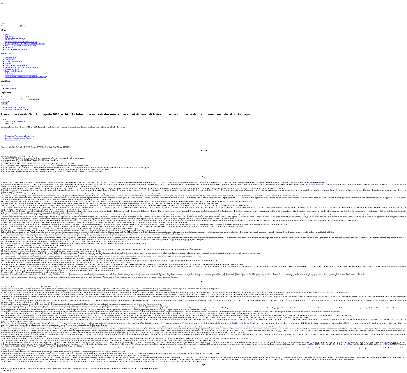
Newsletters (9, 47)
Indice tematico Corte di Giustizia (16, 65)
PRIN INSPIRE (10, 88)
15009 (348, 344)
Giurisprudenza (10, 59)
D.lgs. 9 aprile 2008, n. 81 (14, 71)
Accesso (4, 103)
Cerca (3, 24)
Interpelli (8, 63)
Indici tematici (10, 73)
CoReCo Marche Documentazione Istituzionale (21, 75)
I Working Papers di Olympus (15, 38)
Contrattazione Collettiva (13, 61)
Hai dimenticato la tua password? (16, 107)
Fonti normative (10, 58)
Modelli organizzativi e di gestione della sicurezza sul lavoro (25, 44)
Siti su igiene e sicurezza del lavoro (17, 49)
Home (7, 34)
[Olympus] (63, 20)
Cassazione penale (18, 121)
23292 (312, 344)
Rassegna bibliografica (12, 69)
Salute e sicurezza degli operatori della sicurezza (21, 45)
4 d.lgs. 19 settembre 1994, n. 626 (317, 184)
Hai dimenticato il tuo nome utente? (17, 109)
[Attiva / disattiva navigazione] (2, 85)
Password (24, 99)
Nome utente (25, 97)
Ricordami (6, 101)
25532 (385, 344)
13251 (280, 331)
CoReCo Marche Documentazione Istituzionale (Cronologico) (26, 77)
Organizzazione (10, 36)
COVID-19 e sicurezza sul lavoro (16, 40)
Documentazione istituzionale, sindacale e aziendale (22, 67)
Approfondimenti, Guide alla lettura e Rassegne (21, 42)
